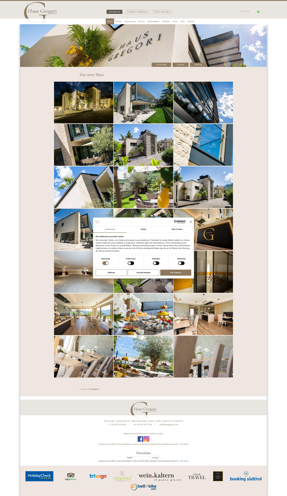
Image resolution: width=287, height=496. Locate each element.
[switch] (131, 263)
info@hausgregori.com (168, 424)
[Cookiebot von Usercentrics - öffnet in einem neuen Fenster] (175, 222)
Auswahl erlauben (143, 272)
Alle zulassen (176, 272)
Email (130, 458)
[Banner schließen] (190, 222)
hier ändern (184, 444)
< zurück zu (89, 389)
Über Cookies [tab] (177, 229)
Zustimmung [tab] (110, 229)
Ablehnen (111, 272)
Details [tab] (143, 229)
